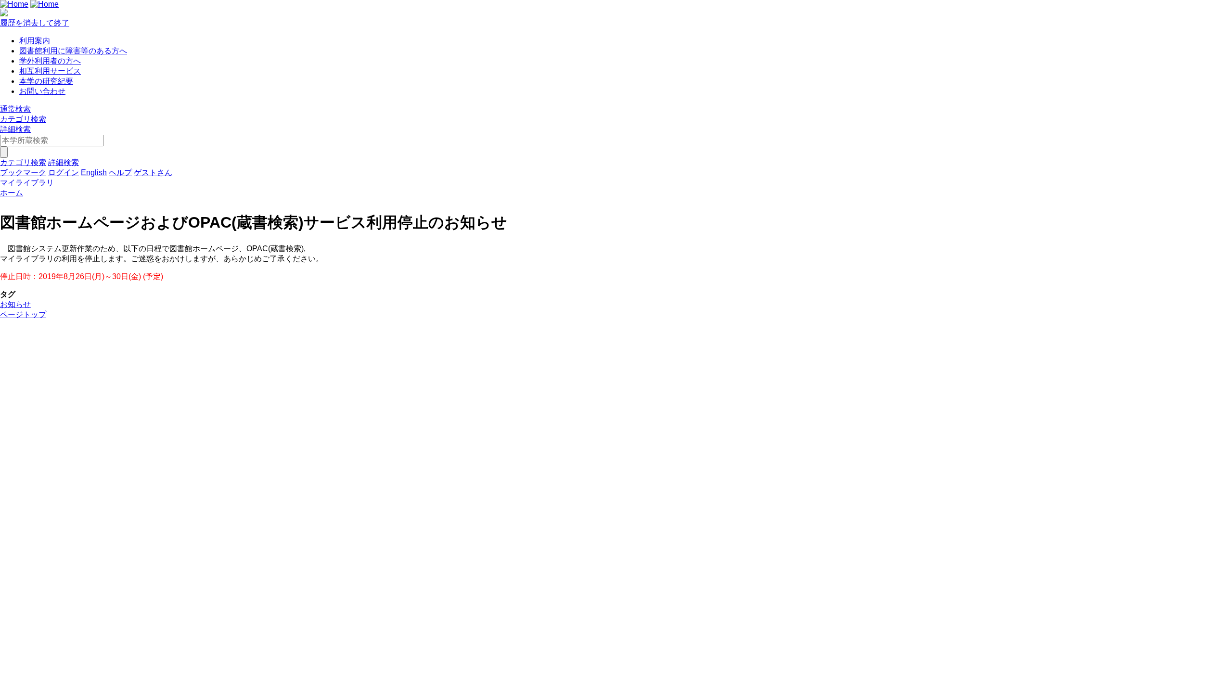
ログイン (63, 172)
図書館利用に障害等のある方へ (73, 51)
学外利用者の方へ (50, 61)
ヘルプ (120, 172)
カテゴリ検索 (23, 119)
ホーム (11, 193)
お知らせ (15, 304)
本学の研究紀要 (46, 81)
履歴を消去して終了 (34, 23)
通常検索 (15, 109)
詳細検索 (15, 129)
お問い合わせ (42, 91)
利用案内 (34, 41)
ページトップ (23, 314)
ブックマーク (23, 172)
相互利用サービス (50, 71)
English (94, 172)
